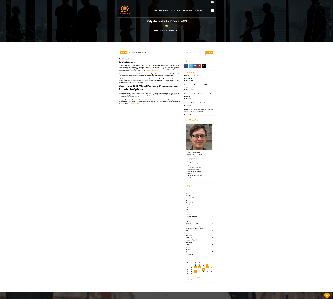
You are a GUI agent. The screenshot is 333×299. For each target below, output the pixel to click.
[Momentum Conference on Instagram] (195, 66)
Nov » (191, 280)
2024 (163, 30)
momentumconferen (136, 52)
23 (195, 271)
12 (207, 267)
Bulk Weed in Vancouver (127, 59)
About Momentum (187, 10)
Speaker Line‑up (175, 10)
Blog (145, 52)
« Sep (187, 280)
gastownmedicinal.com (152, 71)
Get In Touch (198, 10)
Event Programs (163, 10)
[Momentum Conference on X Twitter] (191, 66)
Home (155, 10)
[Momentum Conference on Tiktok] (204, 66)
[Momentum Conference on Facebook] (186, 66)
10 (199, 267)
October (171, 30)
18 (203, 269)
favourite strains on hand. (138, 103)
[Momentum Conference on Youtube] (199, 66)
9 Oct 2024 (124, 52)
